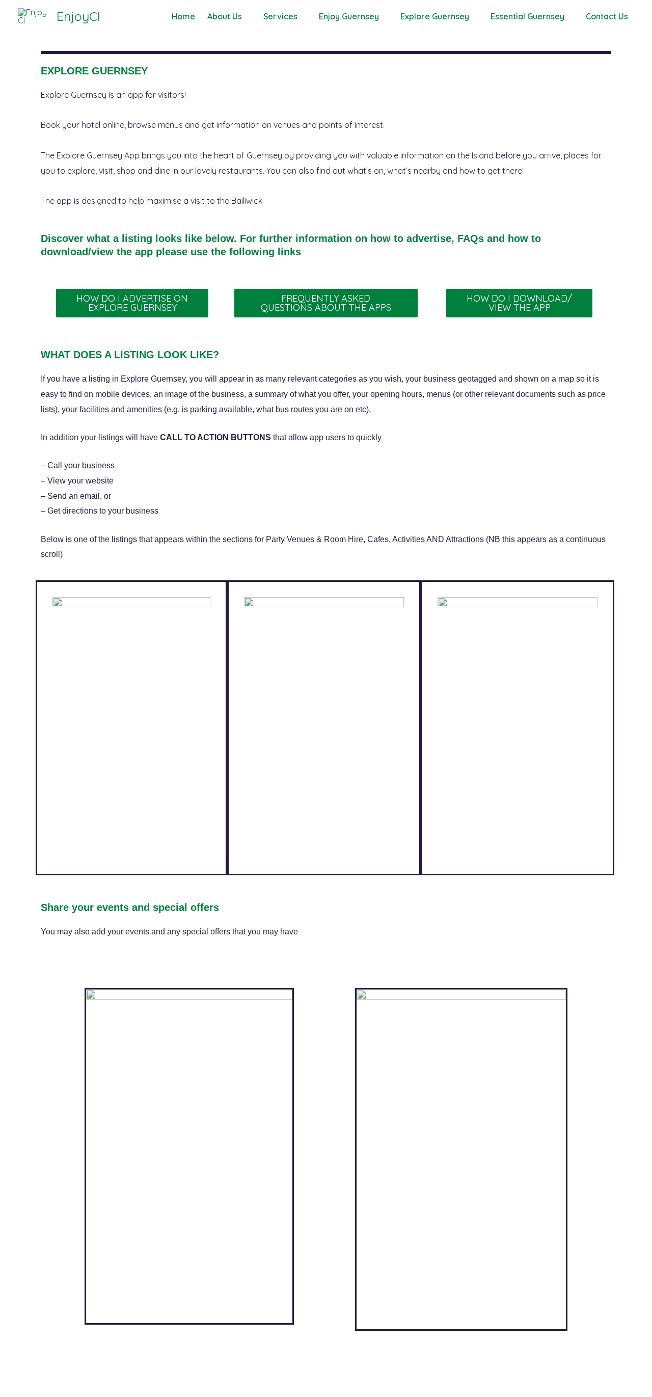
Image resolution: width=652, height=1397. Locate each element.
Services (280, 16)
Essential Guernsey (527, 16)
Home (183, 16)
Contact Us (607, 16)
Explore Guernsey (434, 16)
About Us (224, 16)
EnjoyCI (78, 16)
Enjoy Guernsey (349, 16)
